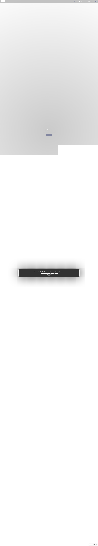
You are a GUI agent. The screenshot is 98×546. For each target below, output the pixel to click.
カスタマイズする (55, 273)
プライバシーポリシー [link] (49, 274)
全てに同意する (42, 273)
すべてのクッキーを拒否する (49, 273)
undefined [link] (49, 275)
